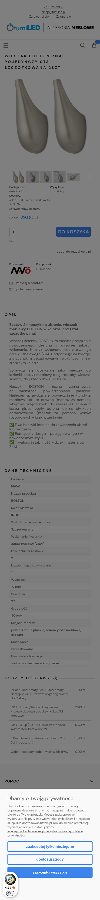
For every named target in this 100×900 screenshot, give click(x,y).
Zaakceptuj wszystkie (50, 872)
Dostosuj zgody (50, 859)
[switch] (10, 893)
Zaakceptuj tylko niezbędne (50, 847)
